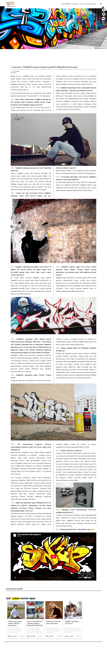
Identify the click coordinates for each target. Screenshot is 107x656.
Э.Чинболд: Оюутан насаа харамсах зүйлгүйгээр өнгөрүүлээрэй (15, 623)
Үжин (12, 71)
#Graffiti (19, 589)
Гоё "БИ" (81, 4)
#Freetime (9, 589)
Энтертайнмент (66, 4)
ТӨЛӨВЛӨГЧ (75, 4)
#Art (15, 589)
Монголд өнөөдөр (90, 4)
